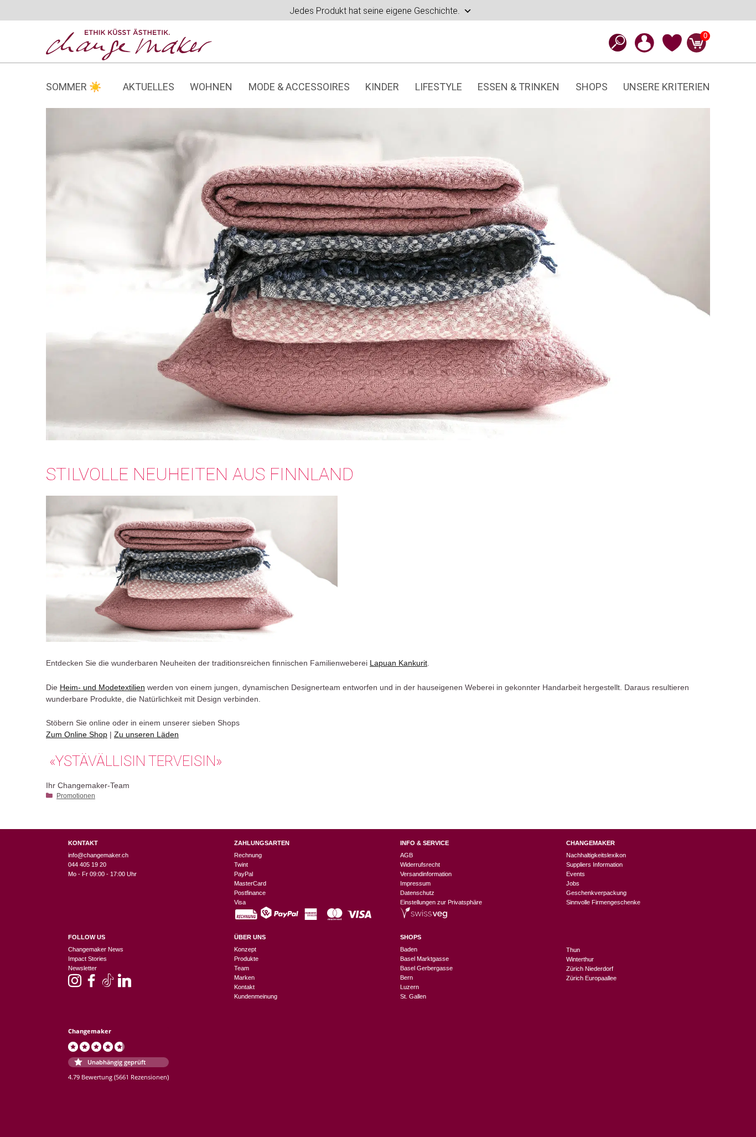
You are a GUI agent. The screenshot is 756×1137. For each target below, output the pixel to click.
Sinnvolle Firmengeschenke (603, 902)
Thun (573, 949)
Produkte (246, 958)
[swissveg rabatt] (423, 916)
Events (575, 874)
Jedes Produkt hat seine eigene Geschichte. (374, 11)
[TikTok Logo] (108, 984)
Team (241, 968)
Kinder (382, 86)
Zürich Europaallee (591, 978)
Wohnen (211, 86)
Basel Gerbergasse (426, 968)
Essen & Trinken (519, 86)
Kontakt (244, 987)
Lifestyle (438, 86)
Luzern (409, 987)
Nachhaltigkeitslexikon (596, 855)
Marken (244, 977)
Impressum (415, 883)
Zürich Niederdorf (589, 968)
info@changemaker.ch (98, 855)
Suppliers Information (594, 864)
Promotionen (75, 796)
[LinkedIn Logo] (124, 984)
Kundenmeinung (255, 996)
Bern (406, 977)
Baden (408, 949)
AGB (406, 855)
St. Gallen (413, 996)
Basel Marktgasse (424, 958)
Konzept (245, 949)
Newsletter (82, 968)
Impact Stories (87, 958)
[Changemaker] (129, 43)
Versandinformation (426, 874)
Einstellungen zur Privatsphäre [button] (441, 902)
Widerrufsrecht (420, 864)
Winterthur (580, 959)
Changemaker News (95, 949)
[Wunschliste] (672, 49)
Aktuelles (148, 86)
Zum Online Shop (76, 734)
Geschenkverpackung (596, 892)
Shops (592, 86)
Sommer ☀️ (73, 86)
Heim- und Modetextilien (102, 687)
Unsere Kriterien (666, 86)
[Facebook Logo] (91, 984)
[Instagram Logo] (74, 984)
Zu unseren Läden (146, 734)
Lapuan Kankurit (398, 662)
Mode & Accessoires (299, 86)
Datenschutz (417, 892)
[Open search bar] (614, 42)
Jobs (572, 883)
